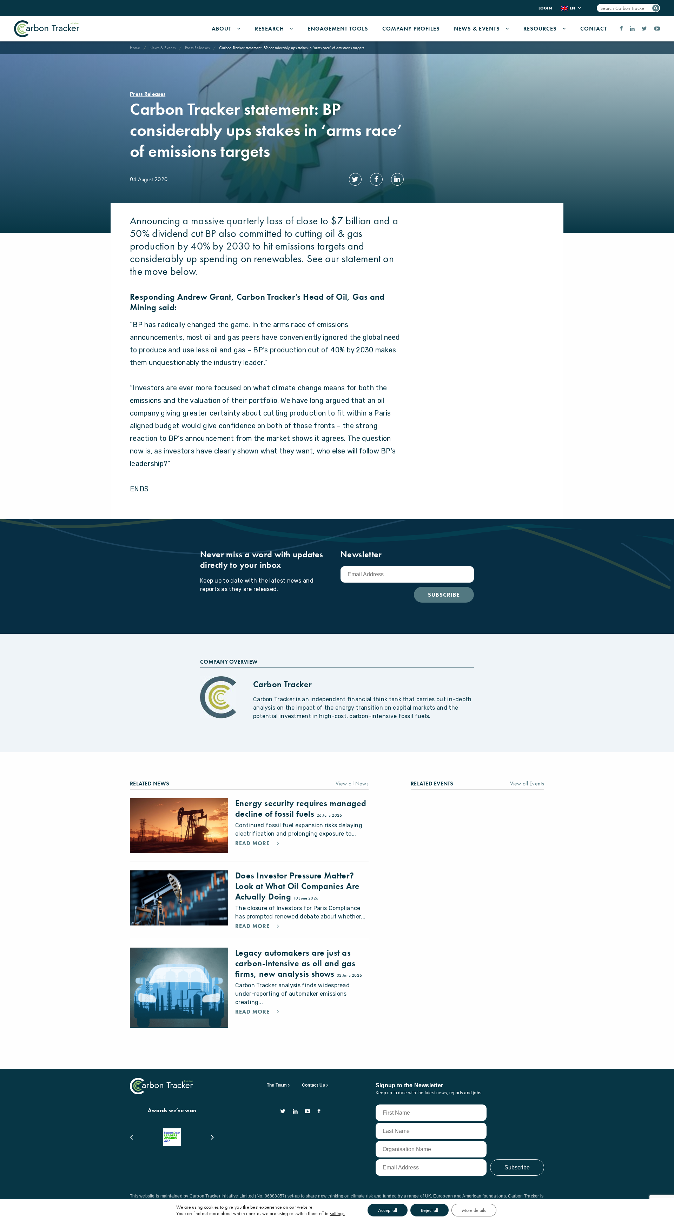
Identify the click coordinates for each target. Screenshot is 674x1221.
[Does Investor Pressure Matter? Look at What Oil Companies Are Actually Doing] (179, 897)
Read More (253, 843)
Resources (540, 28)
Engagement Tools (338, 28)
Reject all (429, 1210)
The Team (277, 1085)
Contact (593, 28)
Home (135, 48)
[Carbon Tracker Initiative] (46, 28)
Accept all (387, 1210)
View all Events (527, 783)
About (221, 28)
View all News (352, 783)
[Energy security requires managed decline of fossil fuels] (179, 825)
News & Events (477, 28)
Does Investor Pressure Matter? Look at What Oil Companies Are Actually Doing (297, 886)
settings (337, 1213)
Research (269, 28)
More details (474, 1210)
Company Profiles (411, 28)
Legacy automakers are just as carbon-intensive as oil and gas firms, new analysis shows (295, 963)
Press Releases (197, 48)
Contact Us (313, 1085)
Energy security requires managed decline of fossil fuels (300, 808)
